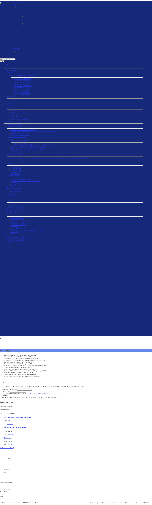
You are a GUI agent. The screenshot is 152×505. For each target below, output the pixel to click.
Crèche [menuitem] (22, 32)
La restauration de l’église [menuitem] (18, 225)
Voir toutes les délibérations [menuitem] (32, 27)
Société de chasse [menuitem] (16, 170)
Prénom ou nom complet (9, 389)
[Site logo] (2, 3)
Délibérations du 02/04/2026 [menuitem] (32, 13)
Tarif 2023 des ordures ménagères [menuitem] (24, 144)
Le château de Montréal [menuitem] (14, 207)
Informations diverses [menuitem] (13, 154)
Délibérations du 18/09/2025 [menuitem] (32, 18)
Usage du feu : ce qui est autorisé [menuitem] (16, 241)
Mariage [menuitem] (22, 41)
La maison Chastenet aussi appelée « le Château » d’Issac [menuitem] (27, 230)
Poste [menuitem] (22, 34)
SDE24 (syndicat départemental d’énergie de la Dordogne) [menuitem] (28, 147)
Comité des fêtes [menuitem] (16, 167)
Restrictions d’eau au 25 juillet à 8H (15, 427)
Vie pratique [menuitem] (16, 48)
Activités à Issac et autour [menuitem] (14, 175)
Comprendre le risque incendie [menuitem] (16, 237)
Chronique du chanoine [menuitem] (17, 218)
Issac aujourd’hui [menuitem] (15, 204)
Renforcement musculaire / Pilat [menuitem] (20, 179)
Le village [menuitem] (10, 200)
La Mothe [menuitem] (13, 221)
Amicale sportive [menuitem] (16, 168)
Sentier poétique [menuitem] (12, 211)
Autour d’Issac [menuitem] (11, 212)
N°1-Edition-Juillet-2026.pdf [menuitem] (28, 46)
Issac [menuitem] (14, 4)
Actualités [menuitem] (7, 242)
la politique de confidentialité (37, 393)
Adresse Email (6, 391)
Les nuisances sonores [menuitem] (27, 57)
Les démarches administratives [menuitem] (26, 50)
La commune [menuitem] (20, 6)
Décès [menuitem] (22, 43)
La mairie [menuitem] (19, 7)
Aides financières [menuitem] (16, 191)
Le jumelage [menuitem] (20, 36)
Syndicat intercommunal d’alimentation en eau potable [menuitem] (27, 149)
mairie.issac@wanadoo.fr (11, 496)
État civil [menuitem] (19, 37)
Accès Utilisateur (145, 503)
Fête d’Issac (7, 438)
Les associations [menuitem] (12, 163)
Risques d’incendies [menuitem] (9, 234)
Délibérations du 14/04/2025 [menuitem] (32, 23)
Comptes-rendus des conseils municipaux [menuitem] (32, 9)
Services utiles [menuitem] (21, 29)
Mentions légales (95, 503)
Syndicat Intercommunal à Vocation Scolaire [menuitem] (24, 151)
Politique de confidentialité (110, 503)
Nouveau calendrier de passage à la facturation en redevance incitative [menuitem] (35, 146)
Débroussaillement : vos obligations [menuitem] (18, 239)
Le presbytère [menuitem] (15, 226)
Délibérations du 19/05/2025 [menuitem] (32, 22)
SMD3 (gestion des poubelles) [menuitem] (19, 140)
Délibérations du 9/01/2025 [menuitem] (32, 25)
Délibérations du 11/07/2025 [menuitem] (32, 20)
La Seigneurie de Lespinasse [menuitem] (19, 223)
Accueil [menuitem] (15, 2)
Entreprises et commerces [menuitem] (15, 188)
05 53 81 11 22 (7, 494)
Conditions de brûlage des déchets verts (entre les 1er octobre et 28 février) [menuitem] (42, 55)
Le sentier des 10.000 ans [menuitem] (14, 209)
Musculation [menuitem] (14, 182)
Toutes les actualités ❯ (7, 448)
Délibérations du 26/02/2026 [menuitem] (32, 14)
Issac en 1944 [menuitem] (14, 228)
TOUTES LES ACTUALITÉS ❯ (8, 475)
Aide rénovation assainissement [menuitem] (20, 135)
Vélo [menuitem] (12, 186)
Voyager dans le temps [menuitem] (17, 205)
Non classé (10, 424)
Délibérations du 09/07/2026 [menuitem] (32, 11)
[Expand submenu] (77, 77)
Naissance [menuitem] (23, 39)
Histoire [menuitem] (9, 214)
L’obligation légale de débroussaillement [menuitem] (32, 53)
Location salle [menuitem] (11, 193)
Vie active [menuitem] (6, 160)
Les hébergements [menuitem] (12, 195)
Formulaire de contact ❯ (7, 499)
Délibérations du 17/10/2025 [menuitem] (32, 16)
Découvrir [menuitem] (6, 197)
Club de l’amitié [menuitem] (15, 174)
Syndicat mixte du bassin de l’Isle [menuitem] (20, 153)
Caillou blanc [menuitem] (14, 172)
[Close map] (0, 338)
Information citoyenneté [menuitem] (24, 51)
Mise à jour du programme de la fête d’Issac (17, 417)
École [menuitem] (22, 30)
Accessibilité (125, 503)
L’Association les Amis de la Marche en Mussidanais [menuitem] (26, 181)
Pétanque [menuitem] (13, 184)
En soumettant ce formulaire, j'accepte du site (27, 393)
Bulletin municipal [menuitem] (22, 44)
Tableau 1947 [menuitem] (14, 232)
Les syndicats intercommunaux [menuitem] (16, 137)
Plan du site (134, 503)
